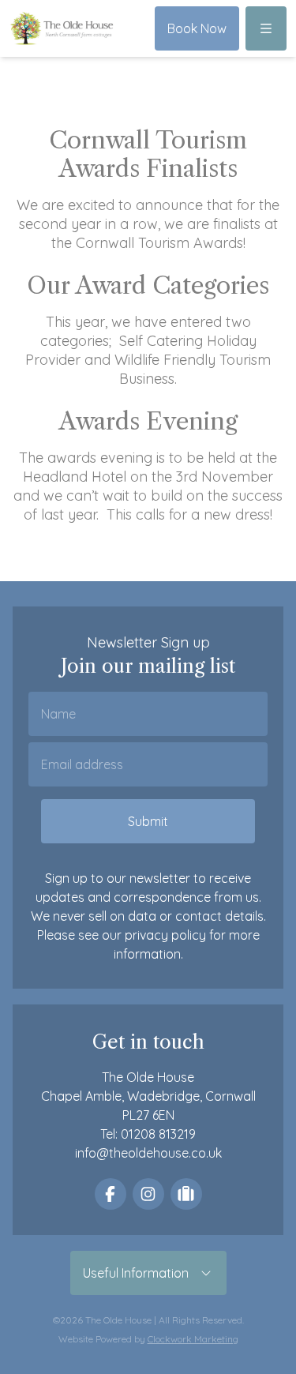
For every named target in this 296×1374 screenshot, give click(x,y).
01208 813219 (158, 1134)
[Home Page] (61, 28)
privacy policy (165, 935)
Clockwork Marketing (193, 1339)
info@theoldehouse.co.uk (148, 1153)
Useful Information (140, 1273)
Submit (148, 821)
